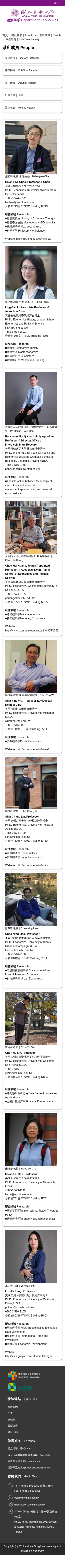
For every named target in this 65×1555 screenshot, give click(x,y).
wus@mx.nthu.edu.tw (17, 721)
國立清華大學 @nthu (19, 1448)
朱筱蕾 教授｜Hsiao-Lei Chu (20, 1168)
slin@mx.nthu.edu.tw (17, 836)
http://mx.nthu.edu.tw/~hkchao (33, 238)
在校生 (11, 1419)
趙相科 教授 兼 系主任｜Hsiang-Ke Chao (27, 176)
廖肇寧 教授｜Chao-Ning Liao (21, 928)
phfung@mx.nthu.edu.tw (19, 1307)
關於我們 (13, 1406)
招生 (10, 1413)
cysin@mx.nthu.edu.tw (18, 1073)
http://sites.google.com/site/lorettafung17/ (29, 1356)
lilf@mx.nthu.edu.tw (16, 327)
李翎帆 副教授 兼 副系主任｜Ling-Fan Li (27, 301)
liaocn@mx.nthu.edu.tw (19, 950)
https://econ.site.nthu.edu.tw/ (29, 1504)
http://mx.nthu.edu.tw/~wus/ (33, 749)
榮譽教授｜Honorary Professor (22, 57)
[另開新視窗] (32, 1376)
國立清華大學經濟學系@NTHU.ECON (29, 1454)
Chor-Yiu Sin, (13, 1052)
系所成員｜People (50, 35)
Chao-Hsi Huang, (16, 565)
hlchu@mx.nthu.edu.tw (18, 1194)
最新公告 (13, 1425)
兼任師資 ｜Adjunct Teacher (20, 82)
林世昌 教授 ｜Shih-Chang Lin (21, 811)
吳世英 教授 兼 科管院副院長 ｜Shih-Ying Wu (30, 695)
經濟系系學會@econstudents (24, 1461)
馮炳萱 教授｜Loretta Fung (19, 1285)
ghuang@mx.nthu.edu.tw (20, 598)
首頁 (5, 35)
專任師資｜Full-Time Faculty (22, 39)
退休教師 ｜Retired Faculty (20, 107)
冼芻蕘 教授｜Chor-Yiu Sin (19, 1047)
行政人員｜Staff (14, 95)
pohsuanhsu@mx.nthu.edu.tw (22, 469)
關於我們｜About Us (24, 35)
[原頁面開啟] (31, 147)
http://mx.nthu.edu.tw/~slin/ (32, 865)
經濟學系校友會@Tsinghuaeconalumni (29, 1467)
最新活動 (13, 1432)
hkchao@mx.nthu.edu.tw (19, 202)
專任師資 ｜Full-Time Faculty (21, 70)
